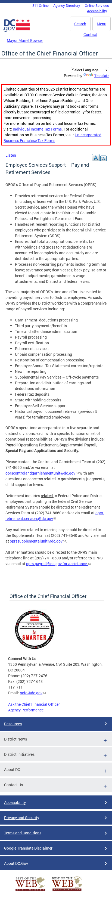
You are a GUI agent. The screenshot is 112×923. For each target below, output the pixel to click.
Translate (101, 75)
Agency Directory (66, 5)
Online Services (97, 5)
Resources (13, 723)
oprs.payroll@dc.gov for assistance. (57, 563)
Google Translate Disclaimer (28, 848)
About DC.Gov (16, 863)
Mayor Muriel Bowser (25, 40)
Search (80, 23)
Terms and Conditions (22, 832)
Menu (101, 23)
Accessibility (97, 10)
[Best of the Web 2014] (30, 891)
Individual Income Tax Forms (37, 129)
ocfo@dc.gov (31, 692)
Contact (90, 34)
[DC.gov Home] (16, 30)
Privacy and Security (21, 817)
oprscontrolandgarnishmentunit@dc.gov (40, 473)
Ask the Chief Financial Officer (34, 704)
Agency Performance (25, 710)
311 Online (40, 5)
